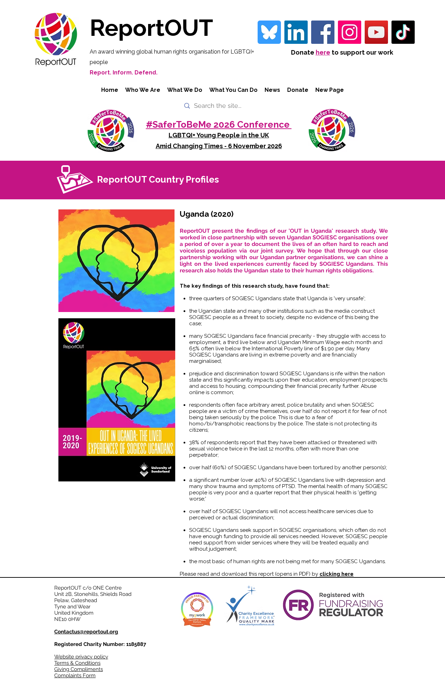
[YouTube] (376, 32)
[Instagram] (349, 32)
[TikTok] (403, 32)
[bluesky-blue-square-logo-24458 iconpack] (269, 32)
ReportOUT (151, 27)
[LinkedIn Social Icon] (296, 32)
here (323, 52)
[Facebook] (322, 32)
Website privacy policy (81, 657)
